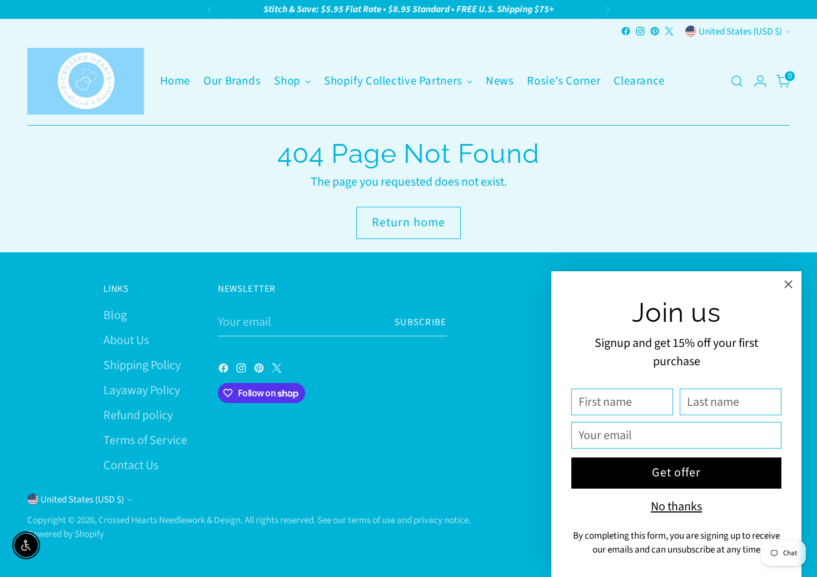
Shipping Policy (142, 365)
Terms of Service (145, 440)
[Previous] (209, 9)
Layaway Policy (141, 390)
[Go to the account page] (760, 81)
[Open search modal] (737, 81)
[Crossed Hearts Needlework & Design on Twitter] (669, 31)
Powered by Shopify (65, 534)
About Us (126, 340)
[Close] (788, 284)
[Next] (607, 9)
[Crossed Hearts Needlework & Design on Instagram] (640, 31)
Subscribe (421, 322)
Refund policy (138, 415)
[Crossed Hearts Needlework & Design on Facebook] (626, 31)
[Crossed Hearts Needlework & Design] (85, 81)
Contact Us (130, 465)
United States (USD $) (740, 31)
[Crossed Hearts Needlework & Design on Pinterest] (655, 31)
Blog (115, 315)
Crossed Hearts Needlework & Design (169, 520)
